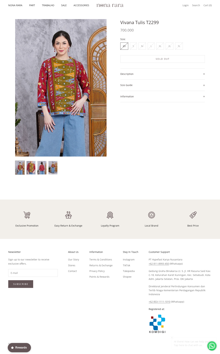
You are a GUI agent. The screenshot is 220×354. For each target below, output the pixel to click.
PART (32, 5)
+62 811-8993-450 (159, 263)
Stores (71, 265)
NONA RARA (15, 5)
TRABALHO (48, 5)
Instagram (129, 259)
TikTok (126, 265)
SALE (64, 5)
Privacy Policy (97, 271)
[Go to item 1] (20, 168)
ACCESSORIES (81, 5)
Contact (72, 271)
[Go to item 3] (42, 168)
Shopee (127, 276)
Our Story (73, 259)
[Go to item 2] (31, 168)
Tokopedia (129, 271)
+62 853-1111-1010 (159, 301)
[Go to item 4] (53, 168)
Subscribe (20, 284)
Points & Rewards (99, 276)
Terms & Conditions (100, 259)
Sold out (163, 58)
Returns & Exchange (101, 265)
